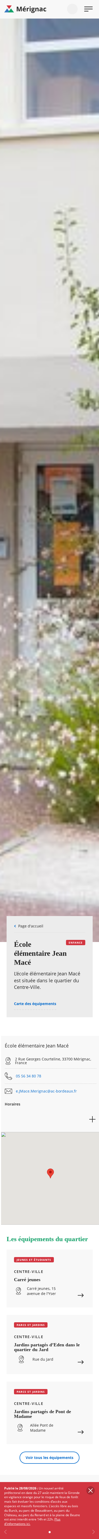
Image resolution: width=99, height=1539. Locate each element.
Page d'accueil (30, 925)
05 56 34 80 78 (28, 1076)
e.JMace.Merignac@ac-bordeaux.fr (46, 1091)
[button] (50, 1173)
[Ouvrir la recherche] (72, 9)
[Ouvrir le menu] (88, 9)
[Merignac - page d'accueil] (49, 9)
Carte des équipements (35, 1003)
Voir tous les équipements (49, 1457)
